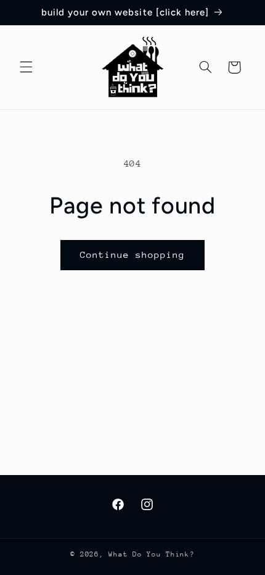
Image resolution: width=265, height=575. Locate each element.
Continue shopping (133, 254)
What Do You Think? (151, 554)
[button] (26, 67)
